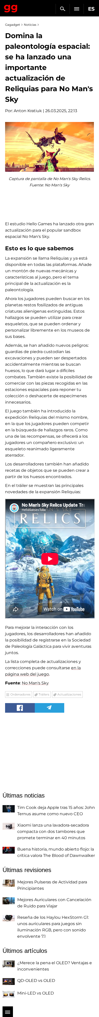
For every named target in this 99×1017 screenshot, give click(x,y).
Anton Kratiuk (28, 110)
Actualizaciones (69, 694)
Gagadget (11, 7)
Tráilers (44, 694)
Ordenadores (20, 694)
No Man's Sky (35, 683)
